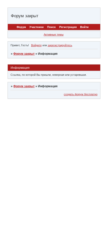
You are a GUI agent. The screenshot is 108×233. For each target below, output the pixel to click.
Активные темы (54, 34)
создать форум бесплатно (80, 94)
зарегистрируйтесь (60, 45)
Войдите (36, 45)
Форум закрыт (24, 54)
